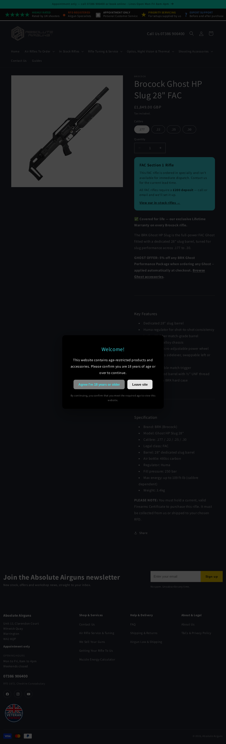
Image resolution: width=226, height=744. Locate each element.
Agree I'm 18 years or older (99, 384)
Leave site (140, 384)
